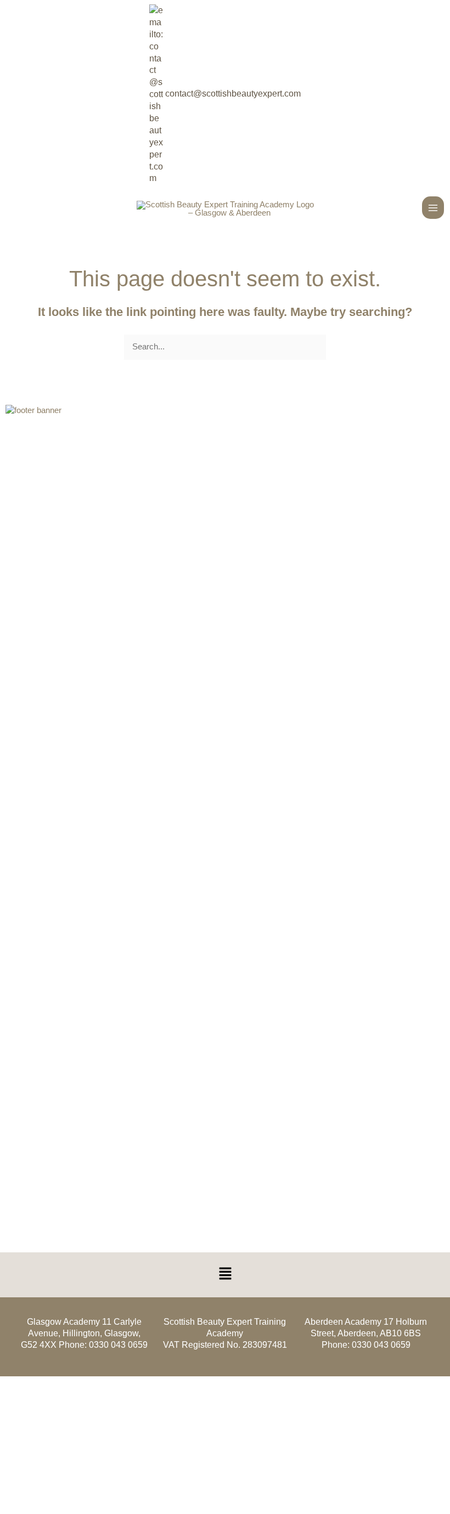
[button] (225, 1275)
